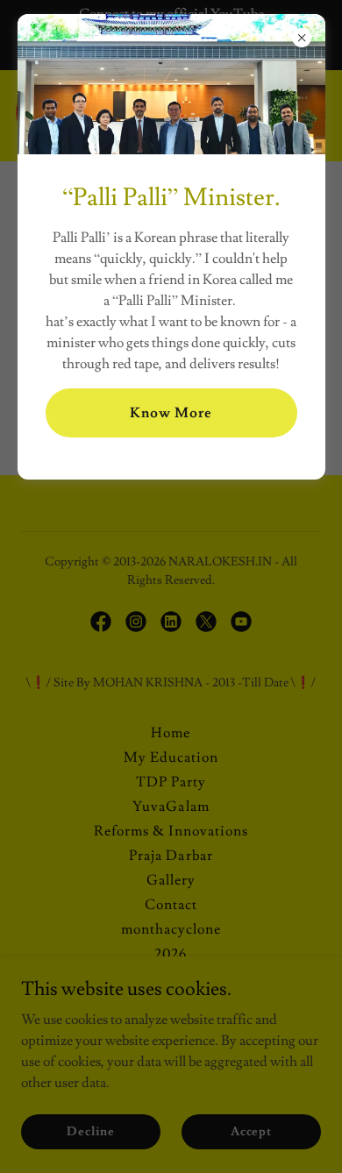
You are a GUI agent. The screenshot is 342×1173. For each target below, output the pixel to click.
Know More (171, 413)
